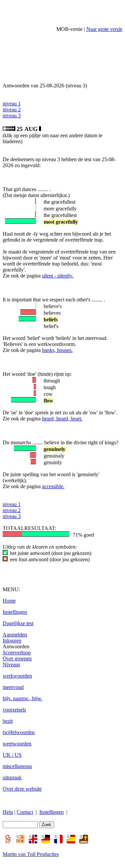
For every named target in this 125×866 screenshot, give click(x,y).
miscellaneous (17, 766)
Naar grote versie (104, 29)
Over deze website (22, 789)
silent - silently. (57, 275)
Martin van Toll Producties (31, 854)
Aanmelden (15, 634)
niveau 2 (12, 109)
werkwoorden (17, 676)
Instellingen (15, 612)
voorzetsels (14, 709)
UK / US (12, 755)
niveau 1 (12, 103)
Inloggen (12, 640)
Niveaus (11, 664)
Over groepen (17, 658)
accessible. (53, 486)
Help (8, 812)
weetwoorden (17, 743)
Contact (25, 812)
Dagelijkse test (18, 623)
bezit (8, 721)
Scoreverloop (17, 652)
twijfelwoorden (19, 732)
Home (9, 600)
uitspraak (12, 777)
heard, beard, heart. (62, 418)
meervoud (13, 687)
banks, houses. (57, 350)
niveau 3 (12, 115)
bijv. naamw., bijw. (22, 698)
